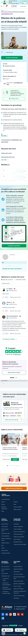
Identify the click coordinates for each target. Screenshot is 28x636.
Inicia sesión (23, 6)
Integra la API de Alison (18, 581)
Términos (11, 634)
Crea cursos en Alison (18, 574)
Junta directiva (4, 526)
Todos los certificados (18, 526)
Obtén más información (11, 419)
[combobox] (7, 283)
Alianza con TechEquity (18, 588)
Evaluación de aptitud (6, 579)
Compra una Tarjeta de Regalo (20, 544)
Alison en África (4, 550)
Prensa (2, 548)
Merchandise (16, 598)
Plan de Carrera (4, 573)
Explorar (1, 6)
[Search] (2, 5)
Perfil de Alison (17, 571)
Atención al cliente (20, 609)
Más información (6, 459)
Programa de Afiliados (18, 569)
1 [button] (11, 378)
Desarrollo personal (5, 499)
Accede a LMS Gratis (18, 566)
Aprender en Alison (5, 542)
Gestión (3, 501)
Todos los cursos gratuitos (19, 531)
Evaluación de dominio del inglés (6, 592)
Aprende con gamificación (19, 583)
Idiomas (3, 504)
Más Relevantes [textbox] (6, 283)
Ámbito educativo (17, 509)
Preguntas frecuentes (21, 606)
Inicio (2, 10)
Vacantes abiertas (5, 536)
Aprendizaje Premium (18, 541)
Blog (2, 545)
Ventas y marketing (18, 506)
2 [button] (15, 378)
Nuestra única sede (5, 533)
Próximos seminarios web (19, 595)
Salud (15, 504)
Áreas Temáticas (17, 539)
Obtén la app (10, 372)
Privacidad (7, 634)
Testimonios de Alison (18, 534)
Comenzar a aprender (15, 459)
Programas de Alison (5, 553)
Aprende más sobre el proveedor (11, 268)
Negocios (16, 501)
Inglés (2, 511)
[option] (14, 368)
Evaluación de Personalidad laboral (6, 588)
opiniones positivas (9, 66)
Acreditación (16, 524)
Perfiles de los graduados (19, 536)
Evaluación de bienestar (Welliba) (6, 583)
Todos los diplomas (18, 529)
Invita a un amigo (17, 586)
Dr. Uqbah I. (10, 288)
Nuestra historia (4, 524)
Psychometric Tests (5, 576)
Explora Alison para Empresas (14, 488)
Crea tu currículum (5, 566)
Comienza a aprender (12, 57)
